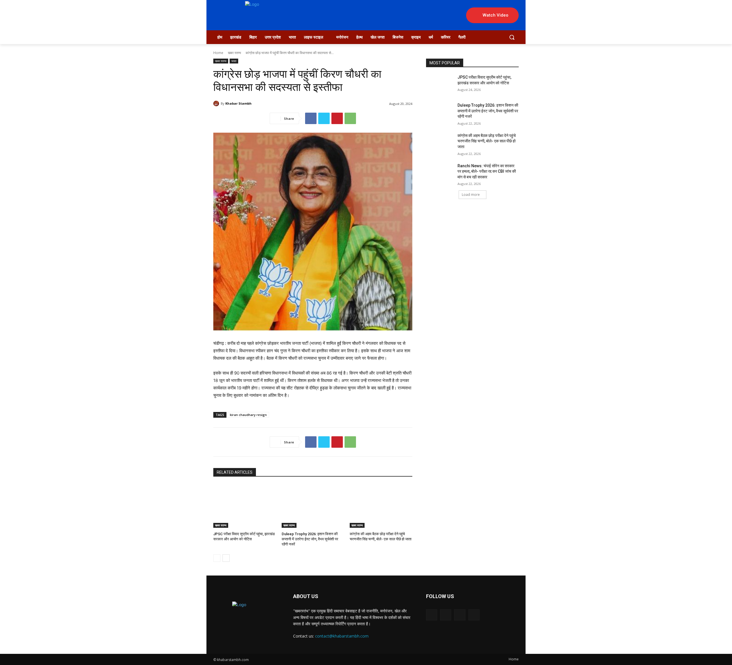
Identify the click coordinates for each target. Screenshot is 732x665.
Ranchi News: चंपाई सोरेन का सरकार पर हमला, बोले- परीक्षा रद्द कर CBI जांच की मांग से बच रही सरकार (487, 171)
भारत (233, 61)
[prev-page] (216, 558)
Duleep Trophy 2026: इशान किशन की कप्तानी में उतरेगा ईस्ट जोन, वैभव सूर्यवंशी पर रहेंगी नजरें (310, 539)
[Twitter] (324, 118)
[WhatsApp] (350, 118)
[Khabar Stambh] (217, 103)
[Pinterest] (337, 118)
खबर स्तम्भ (234, 52)
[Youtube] (474, 614)
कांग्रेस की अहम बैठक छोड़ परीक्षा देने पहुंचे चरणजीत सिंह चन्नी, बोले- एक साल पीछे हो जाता (487, 141)
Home (218, 52)
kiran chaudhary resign (248, 415)
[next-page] (226, 558)
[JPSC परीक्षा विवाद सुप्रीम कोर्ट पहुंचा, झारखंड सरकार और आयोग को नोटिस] (244, 506)
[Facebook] (311, 118)
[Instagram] (445, 614)
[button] (512, 37)
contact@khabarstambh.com (342, 636)
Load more (471, 194)
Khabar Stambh (238, 103)
